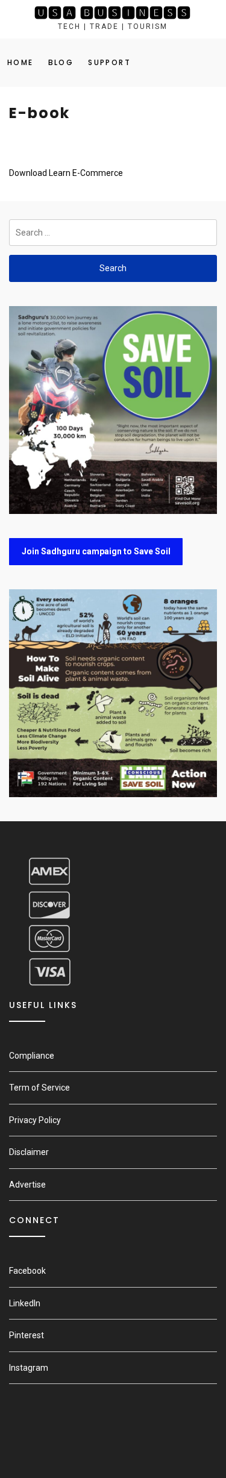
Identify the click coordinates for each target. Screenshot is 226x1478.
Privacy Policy (35, 1120)
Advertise (27, 1184)
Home (20, 62)
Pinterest (26, 1335)
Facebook (27, 1271)
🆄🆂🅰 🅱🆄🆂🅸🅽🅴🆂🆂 (112, 13)
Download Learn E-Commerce (66, 173)
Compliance (31, 1055)
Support (109, 62)
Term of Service (39, 1087)
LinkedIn (24, 1303)
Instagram (28, 1368)
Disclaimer (29, 1152)
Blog (61, 62)
